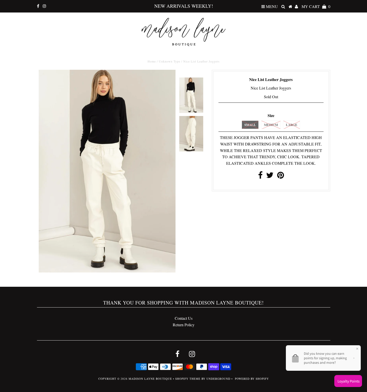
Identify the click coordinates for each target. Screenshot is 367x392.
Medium (271, 124)
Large (291, 124)
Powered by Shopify (252, 378)
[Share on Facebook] (260, 176)
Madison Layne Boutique (150, 378)
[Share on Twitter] (270, 176)
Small (250, 124)
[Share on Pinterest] (280, 176)
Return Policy (183, 324)
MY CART (316, 6)
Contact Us (183, 318)
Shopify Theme (187, 378)
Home (152, 61)
